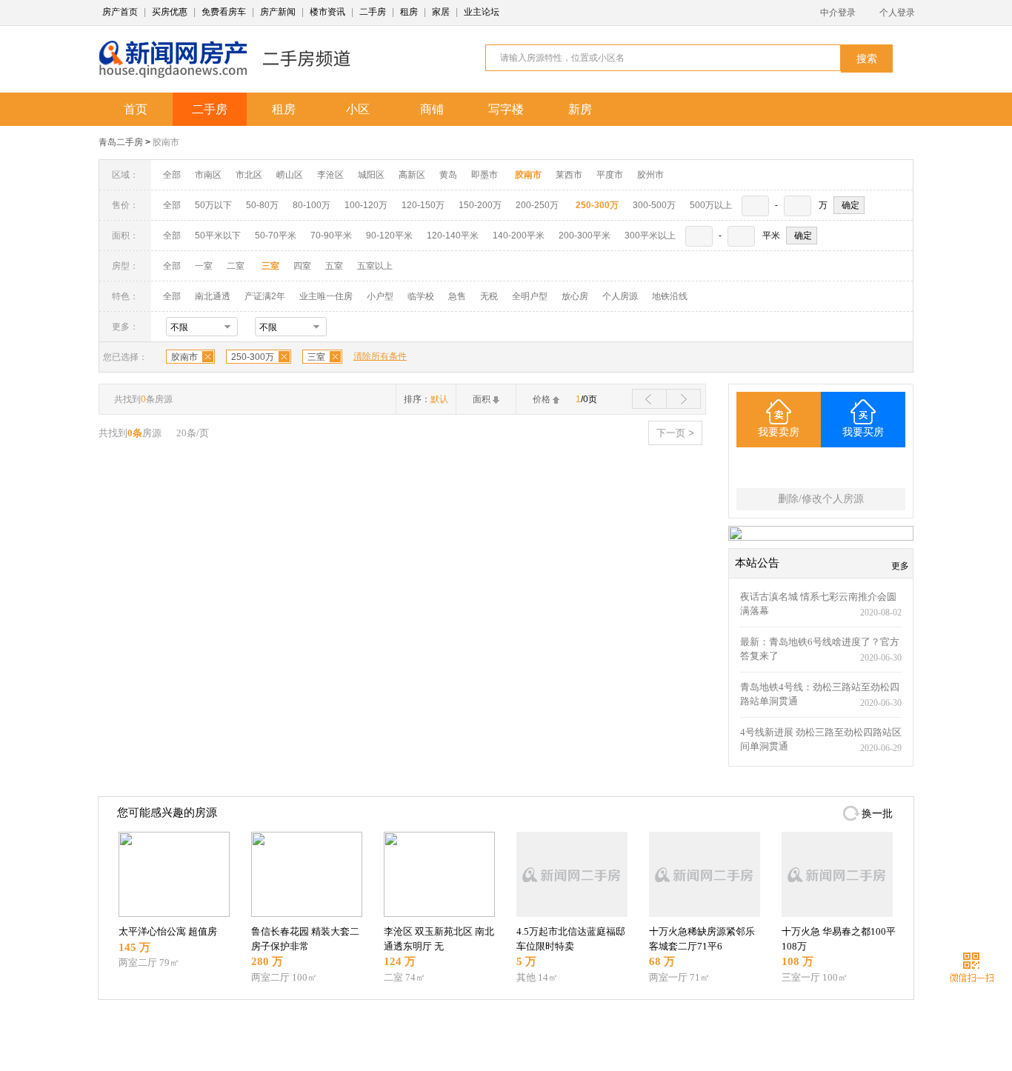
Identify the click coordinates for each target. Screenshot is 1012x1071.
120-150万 (423, 205)
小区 (358, 109)
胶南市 (166, 142)
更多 (900, 566)
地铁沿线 (670, 296)
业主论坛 (481, 12)
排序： (426, 399)
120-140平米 (453, 235)
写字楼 (506, 109)
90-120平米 (389, 235)
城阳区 (371, 175)
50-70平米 (275, 235)
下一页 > (675, 432)
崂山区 (289, 175)
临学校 (420, 296)
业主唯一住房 (326, 296)
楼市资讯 (327, 12)
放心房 (575, 296)
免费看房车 (224, 12)
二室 (237, 266)
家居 (441, 12)
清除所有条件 (380, 356)
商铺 (432, 109)
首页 (135, 109)
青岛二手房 (121, 142)
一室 (204, 266)
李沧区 (330, 175)
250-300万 (252, 357)
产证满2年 (264, 296)
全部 (172, 175)
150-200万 (480, 205)
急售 (457, 296)
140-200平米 (519, 235)
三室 (316, 357)
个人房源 (620, 296)
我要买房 (863, 432)
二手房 (372, 12)
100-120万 (365, 205)
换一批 (877, 813)
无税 (489, 296)
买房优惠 (169, 12)
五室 (334, 266)
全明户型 (529, 296)
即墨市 (484, 175)
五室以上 (375, 266)
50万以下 (213, 205)
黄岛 (448, 175)
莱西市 (569, 175)
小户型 (380, 296)
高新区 (412, 175)
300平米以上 (650, 235)
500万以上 (711, 205)
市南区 (208, 175)
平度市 (609, 175)
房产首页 (120, 12)
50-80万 (262, 205)
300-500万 (654, 205)
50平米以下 (218, 235)
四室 (302, 266)
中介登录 (838, 12)
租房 (409, 12)
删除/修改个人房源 (821, 498)
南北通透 (212, 296)
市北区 (249, 175)
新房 (580, 109)
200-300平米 (584, 235)
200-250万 (537, 205)
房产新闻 (278, 12)
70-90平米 (331, 235)
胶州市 (650, 175)
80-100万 (311, 205)
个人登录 (897, 12)
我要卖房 (778, 432)
